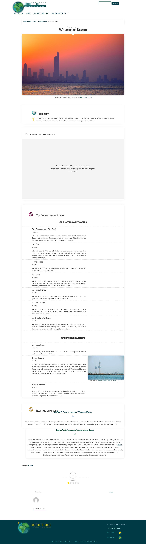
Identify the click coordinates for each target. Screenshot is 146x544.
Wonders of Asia (42, 21)
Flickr (82, 97)
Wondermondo (27, 21)
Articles (18, 13)
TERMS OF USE (113, 528)
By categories (41, 13)
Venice (120, 445)
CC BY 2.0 (88, 97)
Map (28, 13)
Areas (30, 465)
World (34, 21)
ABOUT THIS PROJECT (117, 524)
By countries (59, 13)
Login (110, 492)
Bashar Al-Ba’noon (102, 380)
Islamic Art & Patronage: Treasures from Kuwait (75, 430)
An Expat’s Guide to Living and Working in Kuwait (73, 412)
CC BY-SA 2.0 (114, 380)
